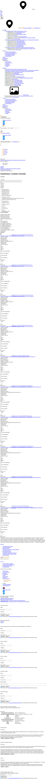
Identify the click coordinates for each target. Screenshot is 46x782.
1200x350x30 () (5, 202)
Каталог (4, 30)
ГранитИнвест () (6, 211)
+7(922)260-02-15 (36, 28)
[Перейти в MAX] (7, 589)
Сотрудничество (8, 62)
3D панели (15, 35)
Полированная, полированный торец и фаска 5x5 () (12, 198)
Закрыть (12, 738)
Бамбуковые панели (21, 32)
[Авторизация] (1, 146)
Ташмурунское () (5, 193)
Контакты (5, 59)
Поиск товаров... (3, 128)
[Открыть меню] (1, 17)
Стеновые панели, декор (21, 31)
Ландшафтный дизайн (9, 55)
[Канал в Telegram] (4, 137)
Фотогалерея (5, 58)
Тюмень (5, 160)
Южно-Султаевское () (6, 195)
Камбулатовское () (6, 190)
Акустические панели (22, 36)
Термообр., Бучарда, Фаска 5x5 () (9, 199)
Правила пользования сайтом (6, 599)
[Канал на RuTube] (4, 588)
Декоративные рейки (21, 34)
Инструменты (17, 38)
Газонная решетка (19, 45)
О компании (7, 64)
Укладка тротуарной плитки (11, 52)
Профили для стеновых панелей (28, 37)
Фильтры (2, 232)
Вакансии (7, 63)
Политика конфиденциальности (7, 598)
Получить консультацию (5, 141)
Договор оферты (6, 578)
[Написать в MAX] (7, 120)
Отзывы (7, 66)
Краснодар (23, 160)
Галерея (5, 152)
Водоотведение (8, 56)
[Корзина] (0, 115)
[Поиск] (1, 131)
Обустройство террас (21, 44)
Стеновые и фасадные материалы (27, 47)
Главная (5, 149)
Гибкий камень (18, 49)
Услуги (4, 50)
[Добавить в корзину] (1, 263)
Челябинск (15, 160)
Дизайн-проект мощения (10, 51)
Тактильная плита (20, 46)
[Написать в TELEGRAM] (1, 15)
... (1, 220)
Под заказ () (5, 208)
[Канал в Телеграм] (4, 122)
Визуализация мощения (10, 54)
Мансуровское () (5, 191)
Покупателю (7, 61)
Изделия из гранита (21, 43)
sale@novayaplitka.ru (27, 28)
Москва (2, 160)
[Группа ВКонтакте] (4, 124)
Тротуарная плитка (20, 40)
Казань (19, 160)
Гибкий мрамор (18, 33)
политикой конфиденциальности (15, 616)
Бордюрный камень (21, 42)
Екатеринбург (10, 160)
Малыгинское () (5, 194)
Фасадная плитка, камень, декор (28, 48)
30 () (3, 205)
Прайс (4, 57)
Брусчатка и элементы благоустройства (30, 39)
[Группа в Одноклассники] (3, 125)
